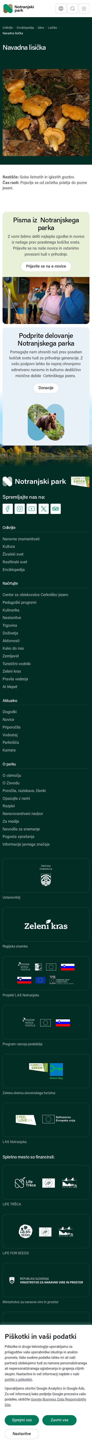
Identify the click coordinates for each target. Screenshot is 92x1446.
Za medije (11, 822)
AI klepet (10, 687)
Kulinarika (11, 611)
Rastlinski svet (15, 562)
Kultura (9, 547)
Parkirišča (11, 743)
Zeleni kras (12, 672)
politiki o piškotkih (18, 1380)
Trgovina (10, 626)
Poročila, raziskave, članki (24, 791)
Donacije (46, 388)
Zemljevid (11, 656)
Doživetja (10, 634)
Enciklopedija (25, 28)
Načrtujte (10, 584)
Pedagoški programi (19, 603)
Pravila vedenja (15, 679)
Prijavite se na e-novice (46, 267)
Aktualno (10, 701)
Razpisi (9, 806)
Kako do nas (13, 649)
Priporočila (12, 728)
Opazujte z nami (16, 799)
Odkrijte (8, 28)
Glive (41, 28)
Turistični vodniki (17, 664)
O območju (12, 776)
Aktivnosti (11, 641)
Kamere (9, 751)
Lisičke (52, 28)
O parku (9, 765)
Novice (8, 720)
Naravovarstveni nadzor (23, 814)
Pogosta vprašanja (18, 837)
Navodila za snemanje (21, 829)
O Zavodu (11, 783)
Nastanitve (12, 618)
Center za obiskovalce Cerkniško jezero (35, 595)
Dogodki (10, 712)
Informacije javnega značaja (26, 845)
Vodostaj (10, 735)
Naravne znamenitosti (21, 539)
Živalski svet (13, 555)
